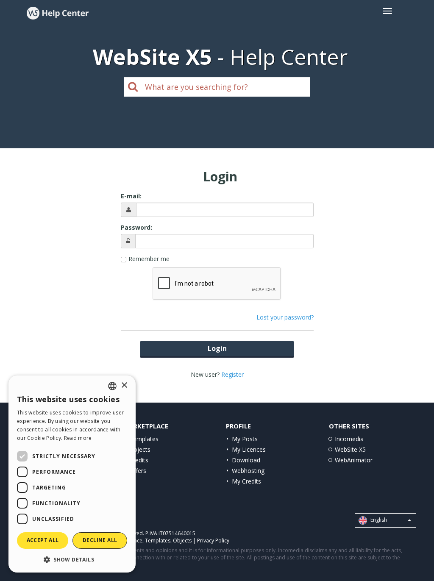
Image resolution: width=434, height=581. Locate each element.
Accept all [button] (43, 540)
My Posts (245, 439)
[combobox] (112, 386)
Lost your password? (285, 317)
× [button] (124, 385)
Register (232, 374)
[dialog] (72, 474)
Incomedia (349, 439)
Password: (136, 227)
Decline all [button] (100, 540)
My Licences (249, 449)
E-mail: (131, 196)
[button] (72, 559)
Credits (138, 460)
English (378, 520)
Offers (137, 471)
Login (217, 348)
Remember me (149, 259)
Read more (78, 438)
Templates (144, 439)
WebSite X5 (350, 449)
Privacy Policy (213, 540)
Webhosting (248, 471)
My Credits (246, 481)
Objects (139, 449)
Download (246, 460)
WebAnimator (354, 460)
